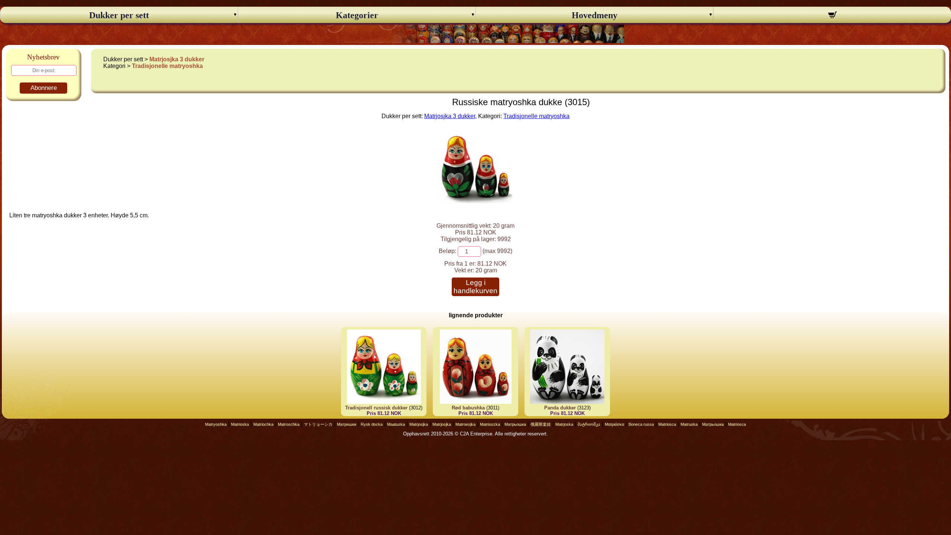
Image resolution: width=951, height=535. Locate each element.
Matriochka (263, 424)
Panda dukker (560, 408)
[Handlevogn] (832, 16)
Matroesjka (465, 424)
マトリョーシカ (318, 424)
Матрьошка (515, 424)
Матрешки (346, 424)
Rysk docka (372, 424)
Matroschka (288, 424)
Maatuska (396, 424)
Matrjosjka (418, 424)
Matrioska (240, 424)
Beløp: (447, 251)
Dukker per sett (119, 15)
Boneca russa (641, 424)
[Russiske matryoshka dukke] (475, 201)
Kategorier (357, 15)
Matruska (689, 424)
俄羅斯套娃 (540, 424)
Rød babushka (468, 408)
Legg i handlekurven (475, 287)
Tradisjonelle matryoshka (167, 66)
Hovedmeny (594, 15)
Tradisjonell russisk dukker (376, 408)
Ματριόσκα (614, 424)
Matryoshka (216, 424)
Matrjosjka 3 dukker (176, 59)
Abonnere (43, 87)
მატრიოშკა (589, 424)
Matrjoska (564, 424)
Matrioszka (490, 424)
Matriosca (667, 424)
